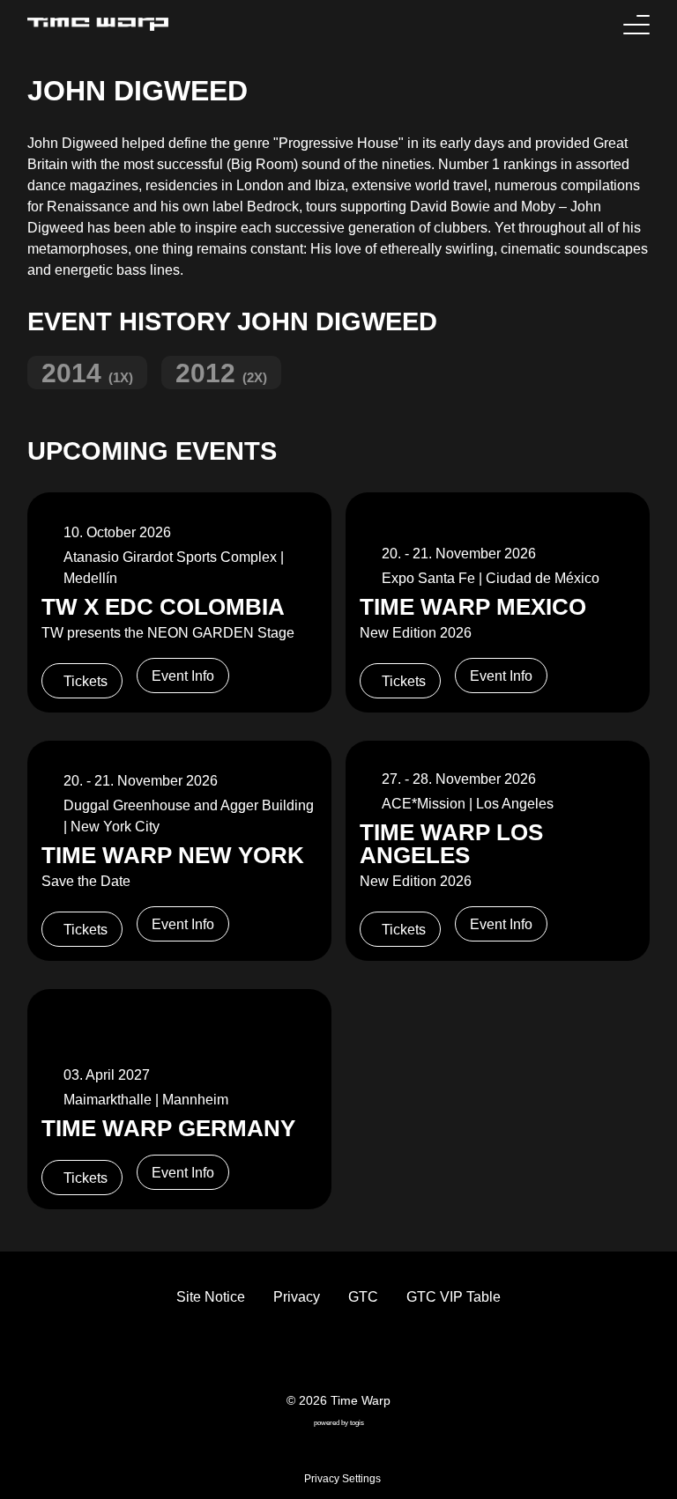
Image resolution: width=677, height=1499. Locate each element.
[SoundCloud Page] (381, 1355)
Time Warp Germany (168, 1128)
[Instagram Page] (352, 1355)
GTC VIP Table (453, 1296)
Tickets (85, 681)
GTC (363, 1296)
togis (357, 1423)
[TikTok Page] (324, 1355)
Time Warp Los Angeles (451, 844)
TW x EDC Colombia (163, 606)
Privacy (296, 1296)
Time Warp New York (172, 855)
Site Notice (210, 1296)
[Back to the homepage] (97, 24)
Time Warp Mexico (473, 606)
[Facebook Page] (296, 1355)
